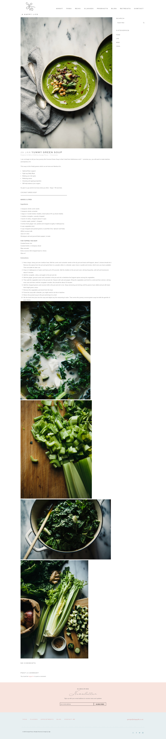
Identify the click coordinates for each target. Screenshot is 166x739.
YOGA (118, 46)
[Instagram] (133, 732)
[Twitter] (139, 732)
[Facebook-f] (136, 732)
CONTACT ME (69, 719)
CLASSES (34, 719)
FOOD (35, 155)
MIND (118, 42)
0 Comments (54, 155)
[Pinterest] (143, 732)
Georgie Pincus (43, 155)
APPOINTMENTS (47, 719)
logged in (31, 676)
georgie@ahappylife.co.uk (135, 719)
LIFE (117, 38)
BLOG (59, 719)
